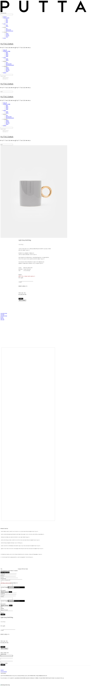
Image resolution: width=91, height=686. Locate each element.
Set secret (3, 590)
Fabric (7, 26)
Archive (7, 34)
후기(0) (2, 317)
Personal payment (9, 30)
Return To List (4, 592)
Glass (7, 20)
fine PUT (7, 35)
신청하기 (3, 664)
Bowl (7, 22)
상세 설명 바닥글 (4, 315)
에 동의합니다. (9, 583)
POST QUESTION (5, 572)
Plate (7, 21)
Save (10, 592)
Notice (4, 38)
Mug (7, 19)
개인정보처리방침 (4, 671)
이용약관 (2, 670)
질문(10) (2, 318)
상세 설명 (2, 314)
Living (4, 23)
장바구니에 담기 (4, 648)
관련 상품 (2, 319)
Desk (7, 25)
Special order (8, 29)
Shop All (4, 16)
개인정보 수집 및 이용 (6, 583)
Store (7, 36)
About (7, 33)
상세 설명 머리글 (4, 313)
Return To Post (4, 605)
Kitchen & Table (6, 17)
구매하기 (3, 614)
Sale (6, 28)
